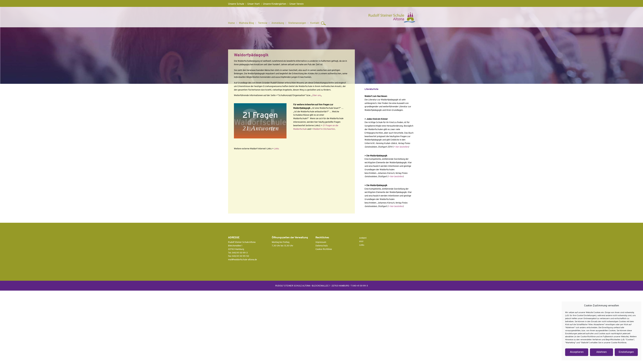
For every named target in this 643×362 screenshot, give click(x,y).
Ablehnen (601, 352)
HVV (361, 241)
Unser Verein (296, 4)
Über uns (316, 95)
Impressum (320, 242)
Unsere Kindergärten (274, 4)
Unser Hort (253, 4)
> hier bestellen (401, 147)
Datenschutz (321, 246)
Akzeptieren (577, 352)
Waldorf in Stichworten (324, 129)
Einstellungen (626, 352)
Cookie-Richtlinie (323, 249)
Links (276, 149)
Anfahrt (363, 238)
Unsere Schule (236, 4)
